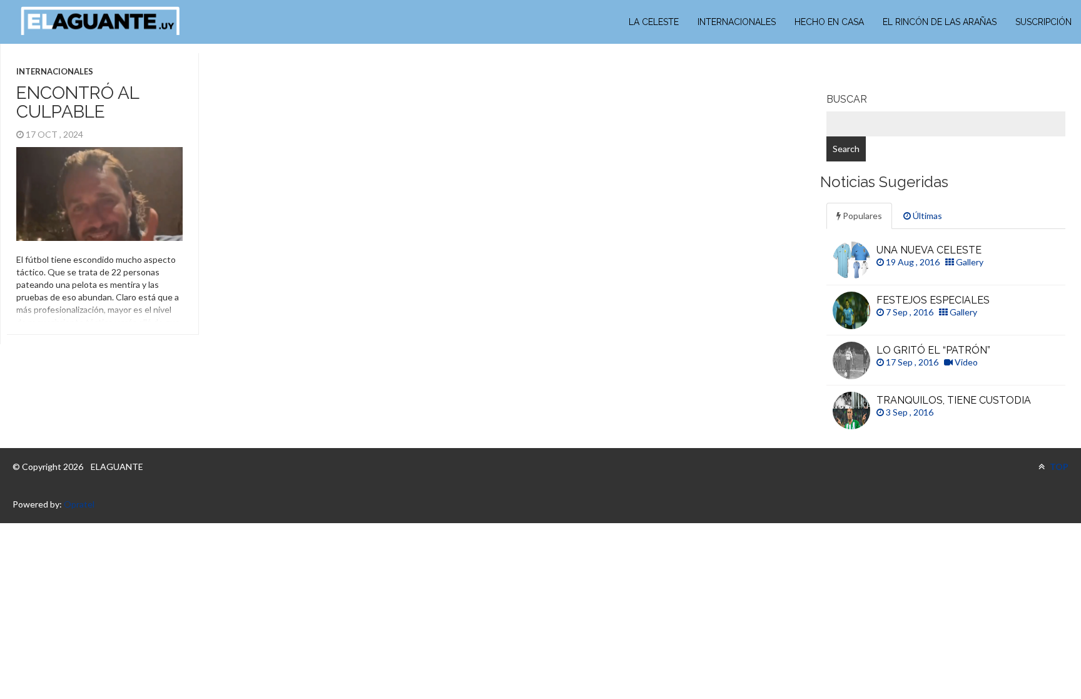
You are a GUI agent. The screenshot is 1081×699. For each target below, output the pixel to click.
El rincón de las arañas (940, 22)
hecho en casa (829, 22)
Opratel (79, 504)
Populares (861, 215)
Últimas (926, 215)
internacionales (737, 22)
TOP (1058, 466)
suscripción (1043, 22)
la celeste (654, 22)
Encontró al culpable (77, 103)
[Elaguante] (100, 21)
